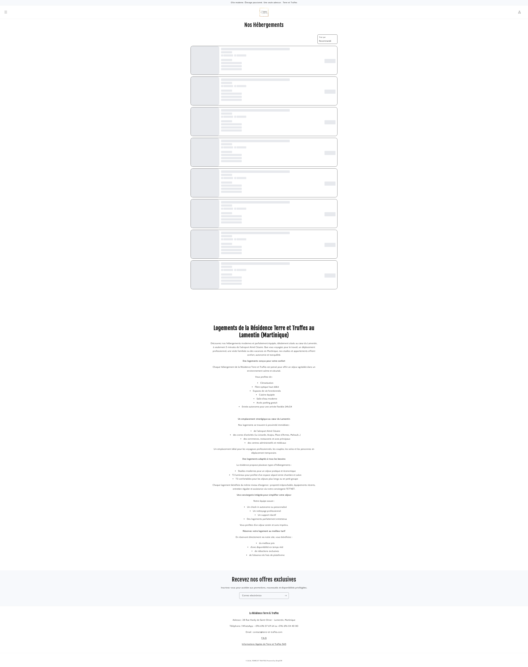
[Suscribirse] (286, 595)
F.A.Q (264, 638)
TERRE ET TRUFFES (259, 661)
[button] (6, 12)
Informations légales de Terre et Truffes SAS (264, 644)
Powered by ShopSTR (274, 661)
